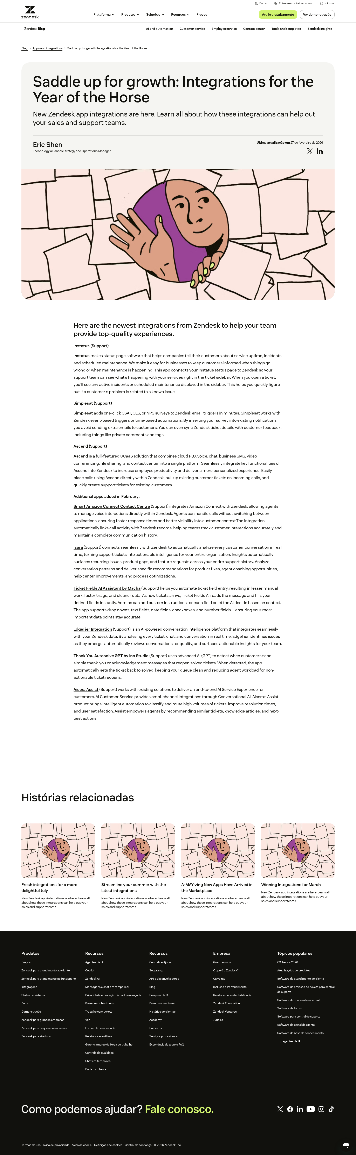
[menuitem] (327, 3)
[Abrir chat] (346, 1145)
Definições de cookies (108, 1145)
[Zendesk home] (31, 12)
